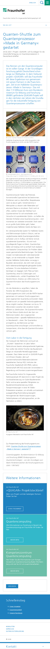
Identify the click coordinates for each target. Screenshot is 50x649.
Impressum (10, 629)
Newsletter (10, 626)
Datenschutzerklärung (15, 631)
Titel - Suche (42, 2)
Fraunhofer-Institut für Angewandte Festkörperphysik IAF (22, 18)
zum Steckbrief (14, 509)
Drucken (12, 586)
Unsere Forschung (16, 613)
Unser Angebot (15, 606)
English (32, 3)
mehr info (14, 540)
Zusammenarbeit (16, 610)
